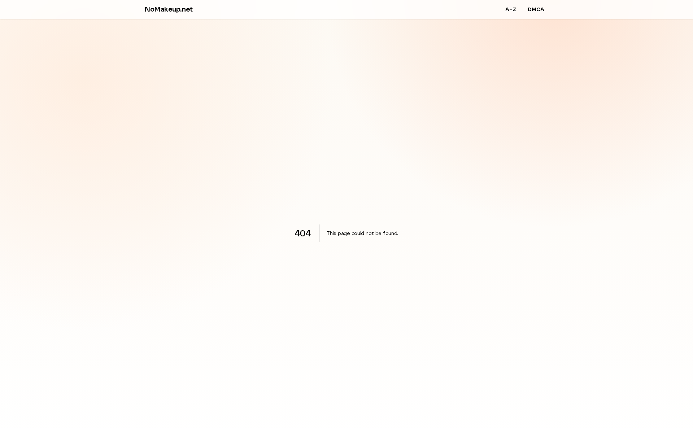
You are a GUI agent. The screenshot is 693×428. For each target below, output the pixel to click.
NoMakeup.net (168, 9)
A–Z (510, 9)
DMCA (536, 9)
